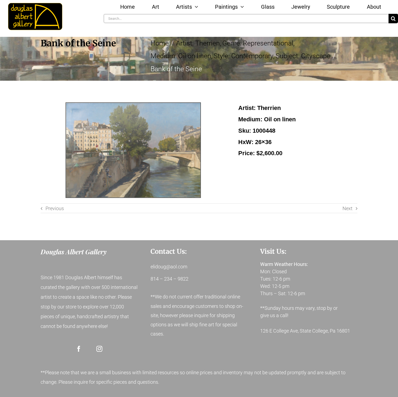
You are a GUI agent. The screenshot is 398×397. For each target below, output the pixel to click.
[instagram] (99, 349)
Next (347, 208)
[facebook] (79, 349)
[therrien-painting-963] (133, 150)
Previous (54, 208)
